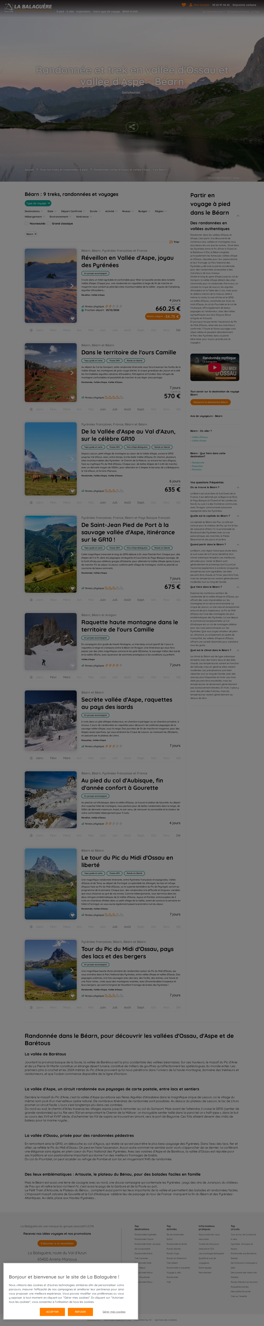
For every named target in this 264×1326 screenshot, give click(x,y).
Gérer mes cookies (114, 1311)
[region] (70, 1291)
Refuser (80, 1311)
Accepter (52, 1311)
